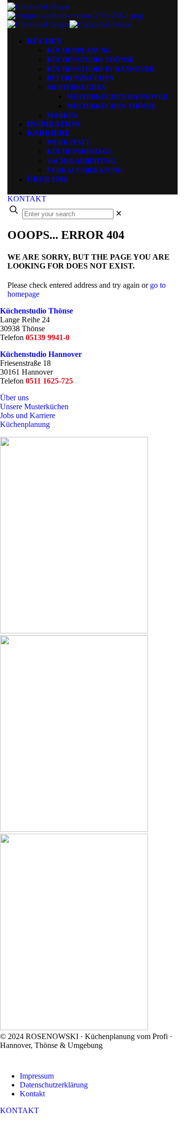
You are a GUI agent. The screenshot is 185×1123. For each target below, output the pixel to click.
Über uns (14, 397)
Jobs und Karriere (27, 415)
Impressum (37, 1076)
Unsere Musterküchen (34, 406)
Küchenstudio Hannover (41, 354)
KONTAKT (26, 198)
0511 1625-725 (49, 381)
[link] (118, 213)
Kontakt (32, 1093)
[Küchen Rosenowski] (75, 15)
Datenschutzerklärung (54, 1085)
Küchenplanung (25, 424)
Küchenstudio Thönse (36, 311)
